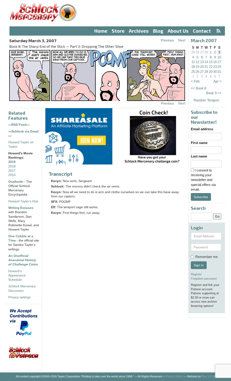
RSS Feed (19, 124)
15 (211, 62)
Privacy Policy (174, 376)
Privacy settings (19, 297)
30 (215, 71)
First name (199, 143)
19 (197, 66)
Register (196, 274)
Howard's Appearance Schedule (17, 275)
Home (100, 31)
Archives (139, 31)
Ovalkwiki (16, 181)
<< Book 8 (198, 88)
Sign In (199, 265)
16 (215, 62)
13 (202, 62)
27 (202, 52)
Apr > (217, 81)
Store (118, 31)
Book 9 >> (214, 93)
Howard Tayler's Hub (23, 201)
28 (206, 52)
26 (197, 52)
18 (193, 66)
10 (219, 57)
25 (193, 52)
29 (211, 71)
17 (219, 62)
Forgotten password (204, 278)
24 (219, 66)
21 (206, 66)
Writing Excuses (20, 208)
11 (193, 62)
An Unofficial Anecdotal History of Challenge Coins (23, 260)
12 (197, 62)
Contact (202, 31)
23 (215, 66)
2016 (12, 175)
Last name (199, 156)
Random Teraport (206, 100)
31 (219, 71)
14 (206, 62)
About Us (178, 31)
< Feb (195, 81)
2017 (12, 170)
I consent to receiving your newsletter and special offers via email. (203, 180)
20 (202, 66)
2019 (12, 162)
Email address (202, 129)
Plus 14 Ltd (208, 376)
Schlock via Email (25, 131)
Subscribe (201, 197)
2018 (12, 166)
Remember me (206, 257)
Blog (158, 31)
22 (211, 66)
